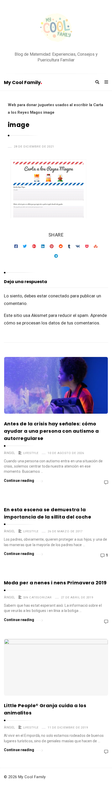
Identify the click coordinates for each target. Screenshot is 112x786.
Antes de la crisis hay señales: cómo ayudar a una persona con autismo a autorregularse (51, 431)
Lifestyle (31, 453)
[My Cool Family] (56, 28)
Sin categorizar (37, 597)
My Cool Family (22, 82)
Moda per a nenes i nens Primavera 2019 (55, 582)
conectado (58, 295)
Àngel (9, 453)
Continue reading (19, 480)
